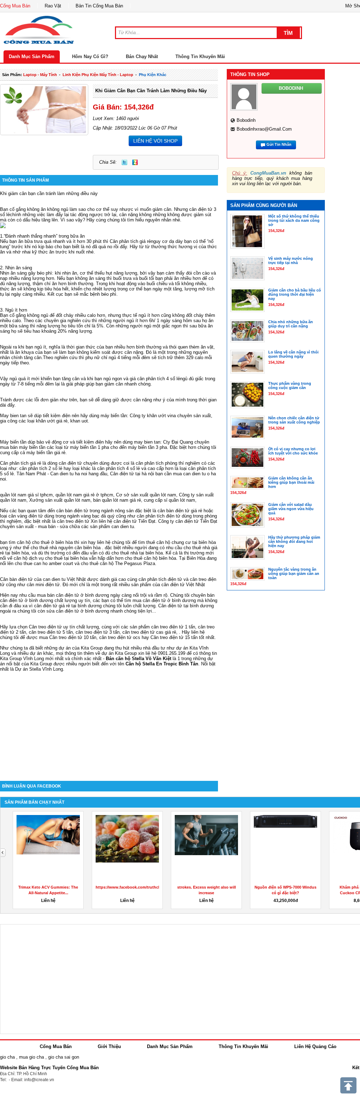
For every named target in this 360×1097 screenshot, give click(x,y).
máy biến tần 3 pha (147, 447)
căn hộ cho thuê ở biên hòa (45, 542)
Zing (135, 162)
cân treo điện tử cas (142, 632)
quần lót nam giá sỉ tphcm (26, 494)
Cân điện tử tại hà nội (132, 473)
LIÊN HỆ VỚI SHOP (155, 141)
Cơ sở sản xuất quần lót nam (146, 494)
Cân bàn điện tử (16, 579)
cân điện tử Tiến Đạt (196, 521)
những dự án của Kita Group (73, 648)
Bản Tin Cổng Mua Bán (99, 5)
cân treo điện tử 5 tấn (51, 632)
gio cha (7, 1057)
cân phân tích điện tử (158, 516)
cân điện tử (125, 521)
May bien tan (13, 415)
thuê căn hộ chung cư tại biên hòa (181, 542)
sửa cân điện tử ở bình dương (77, 611)
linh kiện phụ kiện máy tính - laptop (98, 75)
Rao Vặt (53, 5)
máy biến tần (114, 415)
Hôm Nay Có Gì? (90, 56)
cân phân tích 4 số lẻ (118, 468)
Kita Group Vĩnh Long (22, 658)
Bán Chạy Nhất (142, 56)
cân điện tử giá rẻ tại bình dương (68, 605)
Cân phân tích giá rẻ (130, 241)
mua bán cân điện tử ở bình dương (73, 595)
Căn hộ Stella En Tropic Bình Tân (162, 663)
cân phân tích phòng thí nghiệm (168, 463)
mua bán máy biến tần (22, 447)
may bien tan (147, 442)
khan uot (79, 421)
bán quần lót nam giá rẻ (117, 500)
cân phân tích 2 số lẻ (41, 468)
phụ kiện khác (152, 75)
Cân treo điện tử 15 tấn (174, 637)
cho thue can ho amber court (44, 563)
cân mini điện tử (43, 584)
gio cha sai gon (63, 1057)
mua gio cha (31, 1057)
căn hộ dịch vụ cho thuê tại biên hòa (51, 558)
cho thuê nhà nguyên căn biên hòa (66, 547)
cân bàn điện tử (72, 510)
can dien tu (122, 526)
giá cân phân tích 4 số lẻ (155, 378)
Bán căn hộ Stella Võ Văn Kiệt (138, 658)
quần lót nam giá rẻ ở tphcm (84, 494)
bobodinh (246, 120)
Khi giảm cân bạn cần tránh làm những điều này (151, 90)
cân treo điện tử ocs (119, 637)
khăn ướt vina (161, 415)
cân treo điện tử (73, 521)
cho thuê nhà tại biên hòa (137, 553)
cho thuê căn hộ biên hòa (150, 558)
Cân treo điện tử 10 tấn (72, 637)
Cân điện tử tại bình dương (186, 605)
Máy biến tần (13, 442)
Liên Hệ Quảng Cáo (315, 1046)
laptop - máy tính (40, 75)
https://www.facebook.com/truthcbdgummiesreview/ (144, 887)
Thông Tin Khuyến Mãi (200, 56)
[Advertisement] (109, 721)
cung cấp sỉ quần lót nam (169, 500)
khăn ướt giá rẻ (52, 421)
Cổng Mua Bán (15, 5)
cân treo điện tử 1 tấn (173, 626)
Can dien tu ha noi (68, 473)
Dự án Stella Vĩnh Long (39, 669)
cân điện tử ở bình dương (169, 600)
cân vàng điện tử (25, 516)
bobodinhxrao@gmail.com (264, 129)
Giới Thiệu (109, 1046)
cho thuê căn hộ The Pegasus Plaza (118, 563)
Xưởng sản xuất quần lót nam (59, 500)
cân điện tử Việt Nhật (183, 584)
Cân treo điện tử (45, 626)
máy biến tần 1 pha (89, 447)
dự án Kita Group (119, 653)
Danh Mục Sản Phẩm (31, 56)
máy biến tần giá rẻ (45, 452)
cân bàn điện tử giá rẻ (180, 510)
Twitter (124, 162)
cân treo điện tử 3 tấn (98, 632)
